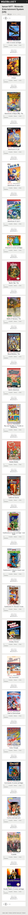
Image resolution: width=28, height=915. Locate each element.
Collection (4, 14)
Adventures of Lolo (13, 149)
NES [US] (10, 40)
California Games (14, 497)
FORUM (10, 913)
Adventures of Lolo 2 (14, 185)
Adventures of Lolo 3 (14, 221)
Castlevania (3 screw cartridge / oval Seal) (14, 533)
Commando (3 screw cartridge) (13, 783)
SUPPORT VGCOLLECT (17, 913)
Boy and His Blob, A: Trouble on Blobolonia (13, 426)
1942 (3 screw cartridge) (13, 43)
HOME (3, 913)
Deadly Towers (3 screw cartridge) (13, 889)
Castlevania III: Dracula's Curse (13, 606)
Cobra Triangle (13, 748)
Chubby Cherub (13, 642)
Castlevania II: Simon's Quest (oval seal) (13, 570)
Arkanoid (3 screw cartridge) (13, 248)
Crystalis (13, 854)
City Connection (14, 677)
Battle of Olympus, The (14, 319)
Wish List (9, 14)
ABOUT (6, 913)
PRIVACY (24, 913)
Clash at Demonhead (13, 713)
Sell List (14, 14)
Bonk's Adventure (13, 390)
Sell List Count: (13, 52)
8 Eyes (14, 78)
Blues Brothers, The (14, 354)
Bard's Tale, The (14, 283)
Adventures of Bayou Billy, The (14, 113)
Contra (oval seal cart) (14, 818)
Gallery (19, 14)
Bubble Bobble (13, 462)
